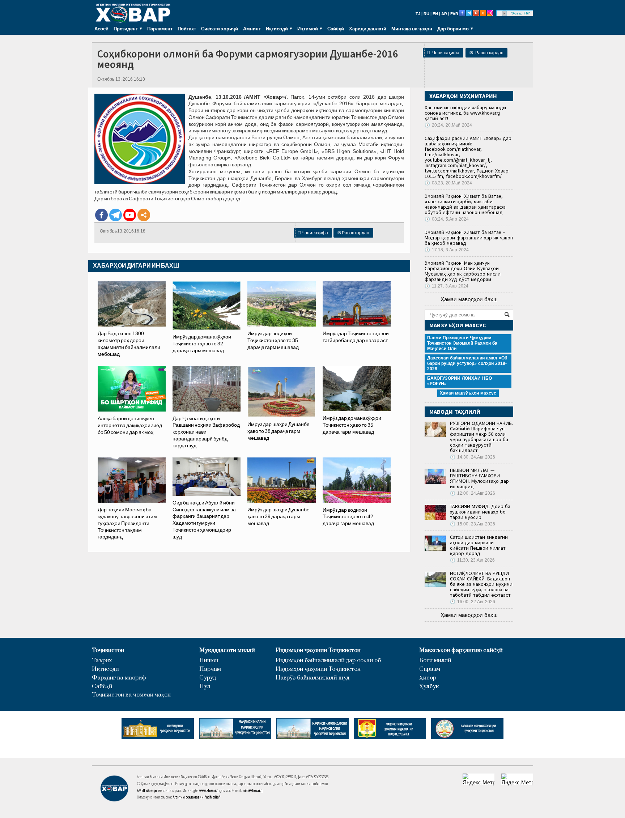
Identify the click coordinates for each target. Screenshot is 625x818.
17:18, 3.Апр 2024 (447, 249)
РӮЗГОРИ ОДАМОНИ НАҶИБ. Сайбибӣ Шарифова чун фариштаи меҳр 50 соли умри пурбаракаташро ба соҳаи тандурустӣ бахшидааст (481, 436)
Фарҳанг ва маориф (119, 677)
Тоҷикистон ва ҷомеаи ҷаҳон (131, 694)
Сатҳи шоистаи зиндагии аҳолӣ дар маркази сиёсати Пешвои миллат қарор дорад (479, 545)
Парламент (160, 28)
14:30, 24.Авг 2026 (472, 457)
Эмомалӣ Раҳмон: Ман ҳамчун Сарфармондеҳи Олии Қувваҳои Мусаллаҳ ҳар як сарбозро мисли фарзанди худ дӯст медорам (463, 271)
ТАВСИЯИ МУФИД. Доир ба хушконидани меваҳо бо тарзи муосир (480, 511)
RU (426, 14)
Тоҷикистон (108, 650)
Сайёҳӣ (335, 28)
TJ (418, 14)
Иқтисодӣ (105, 669)
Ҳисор (427, 677)
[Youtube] (129, 215)
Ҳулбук (429, 686)
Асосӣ (101, 28)
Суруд (207, 677)
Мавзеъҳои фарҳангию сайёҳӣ (461, 650)
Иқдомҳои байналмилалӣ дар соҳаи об (328, 660)
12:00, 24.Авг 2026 (472, 493)
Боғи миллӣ (435, 660)
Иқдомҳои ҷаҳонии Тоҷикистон (318, 650)
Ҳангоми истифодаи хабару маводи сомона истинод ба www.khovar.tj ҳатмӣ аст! (465, 113)
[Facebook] (101, 215)
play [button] (504, 13)
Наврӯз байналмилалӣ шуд (312, 677)
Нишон (208, 660)
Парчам (210, 669)
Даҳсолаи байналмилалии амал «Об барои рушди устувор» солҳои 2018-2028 (467, 363)
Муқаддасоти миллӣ (227, 650)
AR (444, 14)
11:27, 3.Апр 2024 (446, 286)
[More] (143, 215)
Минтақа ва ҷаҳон (411, 28)
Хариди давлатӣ (367, 28)
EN (435, 14)
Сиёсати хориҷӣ (219, 28)
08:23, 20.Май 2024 (448, 183)
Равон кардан (486, 52)
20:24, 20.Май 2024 (448, 125)
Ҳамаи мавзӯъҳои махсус (468, 393)
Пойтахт (187, 28)
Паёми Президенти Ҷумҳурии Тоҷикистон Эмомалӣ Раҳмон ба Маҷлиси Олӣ (462, 343)
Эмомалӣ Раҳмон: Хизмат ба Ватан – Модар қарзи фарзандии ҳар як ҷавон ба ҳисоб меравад (469, 237)
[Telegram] (115, 215)
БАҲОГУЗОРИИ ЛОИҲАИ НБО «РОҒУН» (459, 381)
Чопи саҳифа (443, 52)
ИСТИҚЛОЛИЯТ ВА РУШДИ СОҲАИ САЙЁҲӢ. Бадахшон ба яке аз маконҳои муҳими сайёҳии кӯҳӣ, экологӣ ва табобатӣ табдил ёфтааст (481, 584)
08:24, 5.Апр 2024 (447, 219)
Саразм (429, 669)
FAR (454, 14)
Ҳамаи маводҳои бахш (469, 299)
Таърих (102, 660)
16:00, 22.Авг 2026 (472, 601)
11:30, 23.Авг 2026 (472, 560)
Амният (252, 28)
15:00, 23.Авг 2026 (472, 524)
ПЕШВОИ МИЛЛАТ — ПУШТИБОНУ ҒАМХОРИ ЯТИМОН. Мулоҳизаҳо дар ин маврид (479, 478)
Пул (204, 686)
